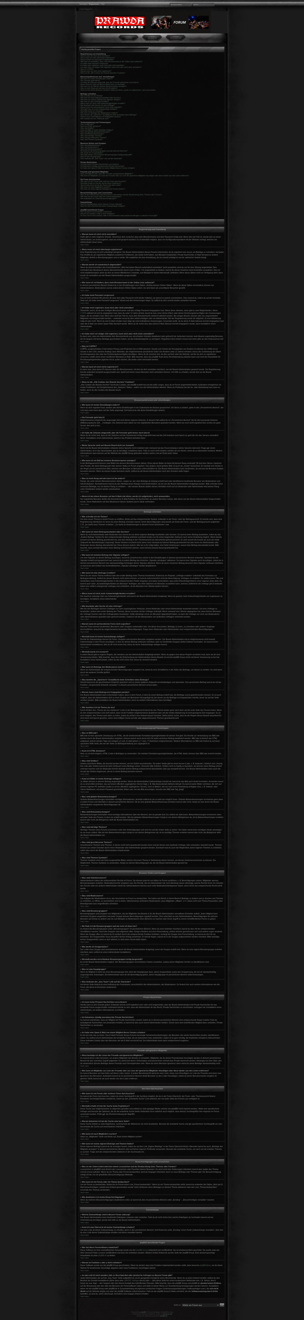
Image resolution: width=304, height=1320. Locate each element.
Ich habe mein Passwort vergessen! (94, 63)
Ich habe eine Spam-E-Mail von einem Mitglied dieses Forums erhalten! (107, 168)
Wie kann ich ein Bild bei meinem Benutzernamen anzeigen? (103, 86)
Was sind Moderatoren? (89, 147)
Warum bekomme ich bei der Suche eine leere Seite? (100, 185)
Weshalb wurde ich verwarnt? (91, 111)
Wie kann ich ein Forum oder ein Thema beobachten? (100, 196)
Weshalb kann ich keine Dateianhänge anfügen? (98, 109)
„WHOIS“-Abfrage (131, 1280)
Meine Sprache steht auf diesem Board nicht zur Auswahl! (102, 84)
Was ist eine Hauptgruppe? (90, 157)
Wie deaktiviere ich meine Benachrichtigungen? (98, 198)
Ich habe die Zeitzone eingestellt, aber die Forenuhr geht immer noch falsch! (109, 82)
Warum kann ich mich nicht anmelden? (95, 56)
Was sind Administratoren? (90, 145)
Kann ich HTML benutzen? (90, 126)
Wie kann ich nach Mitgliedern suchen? (95, 187)
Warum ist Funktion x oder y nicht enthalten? (97, 214)
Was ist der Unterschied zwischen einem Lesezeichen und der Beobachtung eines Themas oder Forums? (121, 195)
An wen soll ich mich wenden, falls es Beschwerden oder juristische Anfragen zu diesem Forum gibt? (118, 215)
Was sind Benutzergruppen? (91, 149)
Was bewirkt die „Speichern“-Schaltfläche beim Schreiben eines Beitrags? (108, 115)
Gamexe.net (167, 1314)
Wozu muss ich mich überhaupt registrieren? (97, 58)
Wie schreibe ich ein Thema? (91, 96)
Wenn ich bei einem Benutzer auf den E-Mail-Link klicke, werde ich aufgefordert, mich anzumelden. (118, 90)
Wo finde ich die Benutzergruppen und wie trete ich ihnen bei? (103, 151)
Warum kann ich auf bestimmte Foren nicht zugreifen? (101, 107)
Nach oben (84, 245)
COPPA (83, 313)
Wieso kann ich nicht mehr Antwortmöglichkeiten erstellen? (102, 103)
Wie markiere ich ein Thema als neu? (94, 118)
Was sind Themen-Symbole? (91, 139)
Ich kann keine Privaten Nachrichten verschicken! (99, 164)
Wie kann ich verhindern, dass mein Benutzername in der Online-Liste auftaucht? (111, 61)
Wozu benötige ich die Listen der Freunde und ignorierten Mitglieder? (106, 174)
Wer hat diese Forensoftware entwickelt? (96, 212)
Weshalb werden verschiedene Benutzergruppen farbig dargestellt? (106, 155)
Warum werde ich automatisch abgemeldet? (97, 60)
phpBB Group (142, 1250)
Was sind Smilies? (87, 128)
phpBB (143, 1312)
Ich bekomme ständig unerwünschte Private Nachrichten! (102, 166)
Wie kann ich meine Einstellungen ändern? (96, 79)
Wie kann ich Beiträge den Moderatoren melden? (99, 113)
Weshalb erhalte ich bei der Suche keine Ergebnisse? (100, 183)
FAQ (102, 4)
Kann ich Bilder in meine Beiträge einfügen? (96, 130)
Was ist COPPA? (86, 69)
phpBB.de (102, 1255)
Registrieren (94, 4)
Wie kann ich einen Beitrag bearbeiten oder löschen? (100, 98)
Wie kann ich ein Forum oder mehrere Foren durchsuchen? (103, 181)
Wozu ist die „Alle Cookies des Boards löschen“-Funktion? (102, 73)
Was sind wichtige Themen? (91, 136)
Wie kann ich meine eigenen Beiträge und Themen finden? (102, 189)
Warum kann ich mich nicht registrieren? (95, 71)
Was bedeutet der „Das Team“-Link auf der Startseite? (101, 158)
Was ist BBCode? (87, 124)
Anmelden (83, 4)
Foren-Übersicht (85, 9)
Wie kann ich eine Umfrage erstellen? (94, 101)
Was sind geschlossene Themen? (93, 138)
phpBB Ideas (205, 1265)
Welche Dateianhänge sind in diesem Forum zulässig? (101, 204)
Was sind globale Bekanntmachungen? (95, 132)
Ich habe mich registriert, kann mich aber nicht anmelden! (102, 65)
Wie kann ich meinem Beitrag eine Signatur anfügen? (100, 99)
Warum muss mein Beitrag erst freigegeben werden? (100, 117)
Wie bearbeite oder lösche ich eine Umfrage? (97, 105)
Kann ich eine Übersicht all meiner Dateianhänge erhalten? (102, 206)
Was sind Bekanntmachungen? (92, 134)
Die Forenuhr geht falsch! (90, 80)
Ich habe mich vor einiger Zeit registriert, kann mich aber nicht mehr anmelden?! (111, 67)
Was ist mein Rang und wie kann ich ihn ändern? (99, 88)
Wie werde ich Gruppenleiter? (91, 153)
